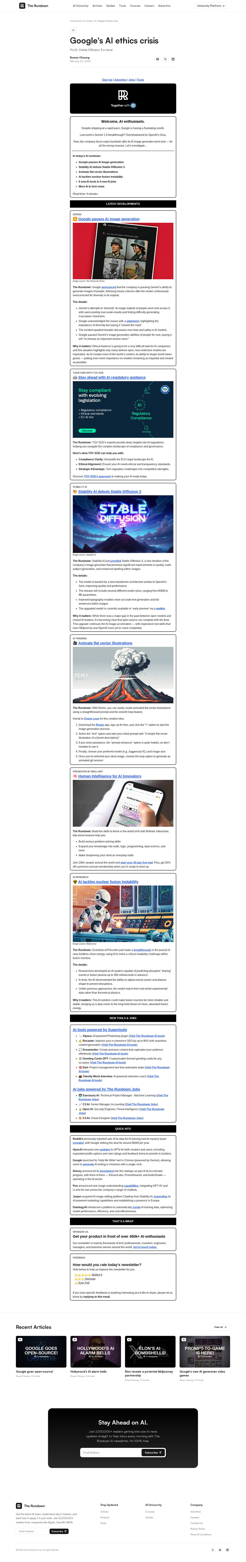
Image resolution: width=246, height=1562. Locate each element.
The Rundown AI (77, 21)
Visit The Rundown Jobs (141, 1104)
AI (95, 21)
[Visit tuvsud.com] (123, 98)
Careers (149, 5)
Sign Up (107, 79)
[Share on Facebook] (157, 59)
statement (133, 321)
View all (220, 1326)
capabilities (131, 1185)
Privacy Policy (197, 1528)
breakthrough (142, 950)
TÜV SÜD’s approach (97, 476)
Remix (100, 724)
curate (137, 1207)
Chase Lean (91, 718)
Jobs (132, 79)
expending (160, 1196)
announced (109, 287)
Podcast (104, 1517)
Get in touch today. (145, 1247)
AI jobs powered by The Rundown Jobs (106, 1089)
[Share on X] (165, 59)
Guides (110, 5)
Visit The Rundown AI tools (147, 1036)
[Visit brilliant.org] (123, 803)
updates (105, 1149)
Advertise (164, 5)
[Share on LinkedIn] (173, 59)
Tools (122, 5)
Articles (97, 5)
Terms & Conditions (201, 1534)
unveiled (115, 560)
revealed (78, 1142)
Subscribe (151, 1452)
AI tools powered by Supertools (100, 1030)
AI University (81, 5)
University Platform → (211, 5)
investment (107, 1171)
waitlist (160, 608)
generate (88, 1164)
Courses (135, 5)
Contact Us (196, 1523)
